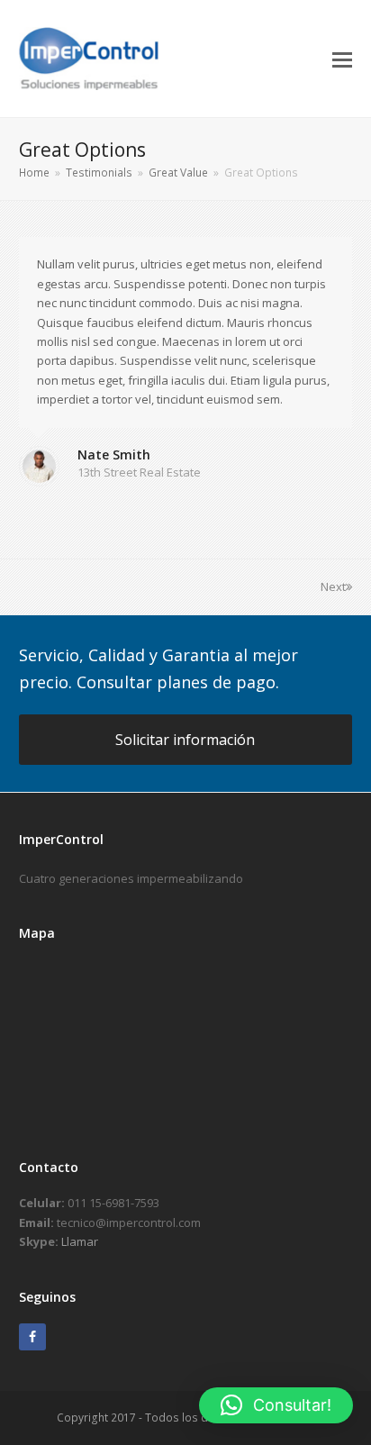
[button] (342, 58)
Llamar (79, 1241)
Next (333, 586)
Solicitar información (185, 740)
